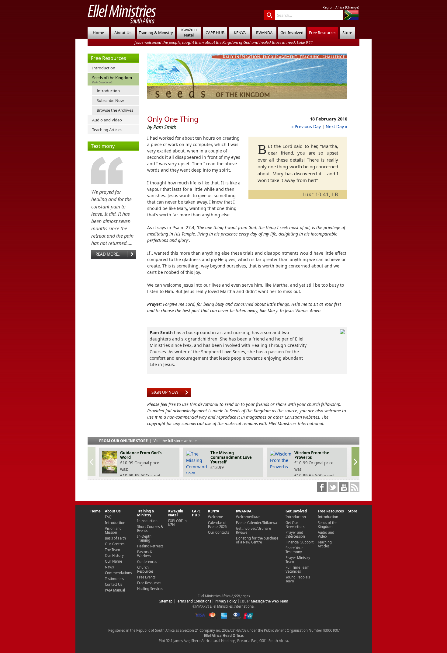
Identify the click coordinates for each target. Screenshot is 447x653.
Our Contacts (218, 532)
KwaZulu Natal (189, 32)
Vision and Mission (113, 530)
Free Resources (322, 32)
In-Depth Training (144, 538)
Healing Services (150, 589)
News (109, 567)
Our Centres (114, 544)
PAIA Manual (115, 590)
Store (347, 32)
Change (352, 7)
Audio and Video (107, 120)
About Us (122, 32)
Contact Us (113, 584)
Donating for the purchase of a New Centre (257, 540)
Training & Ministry (156, 32)
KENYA (240, 32)
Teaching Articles (107, 129)
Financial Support (300, 542)
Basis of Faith (115, 538)
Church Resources (145, 569)
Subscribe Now (110, 100)
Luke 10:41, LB (320, 194)
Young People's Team (298, 579)
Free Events (146, 577)
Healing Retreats (150, 546)
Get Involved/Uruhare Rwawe (253, 530)
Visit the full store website (175, 440)
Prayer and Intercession (295, 534)
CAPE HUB (215, 32)
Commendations (118, 573)
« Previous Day (306, 126)
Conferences (147, 562)
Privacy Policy (226, 601)
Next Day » (336, 126)
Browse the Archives (115, 110)
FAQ (108, 517)
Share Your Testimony (294, 550)
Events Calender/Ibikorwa (256, 523)
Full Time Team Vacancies (298, 569)
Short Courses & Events (150, 529)
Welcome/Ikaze (248, 517)
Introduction (103, 68)
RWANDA (264, 32)
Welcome (215, 517)
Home (98, 32)
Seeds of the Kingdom (112, 79)
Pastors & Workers (144, 554)
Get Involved (291, 32)
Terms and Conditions (193, 601)
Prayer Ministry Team (298, 560)
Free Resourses (149, 583)
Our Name (113, 561)
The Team (112, 550)
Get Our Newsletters (295, 525)
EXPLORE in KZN (177, 523)
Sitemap (165, 601)
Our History (114, 555)
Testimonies (114, 579)
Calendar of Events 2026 (217, 525)
